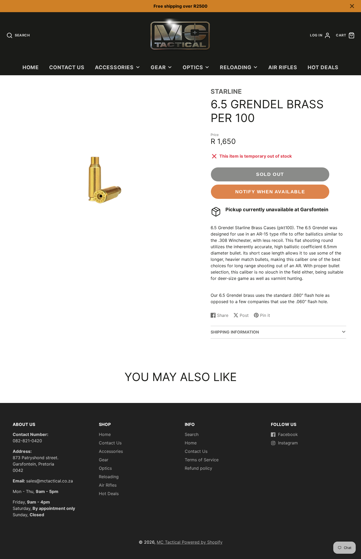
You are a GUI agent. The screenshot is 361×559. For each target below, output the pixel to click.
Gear (158, 67)
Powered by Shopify (202, 542)
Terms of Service (202, 459)
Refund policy (198, 468)
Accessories (114, 67)
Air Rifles (283, 67)
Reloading (236, 67)
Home (30, 67)
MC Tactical (169, 542)
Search (191, 434)
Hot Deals (323, 67)
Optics (193, 67)
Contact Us (67, 67)
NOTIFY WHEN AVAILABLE (270, 191)
